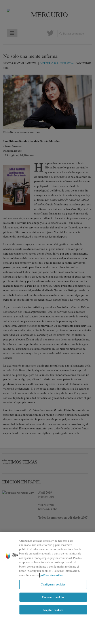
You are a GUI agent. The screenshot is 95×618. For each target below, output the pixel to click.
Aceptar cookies (53, 610)
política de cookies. (51, 575)
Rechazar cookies (53, 597)
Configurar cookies (53, 584)
